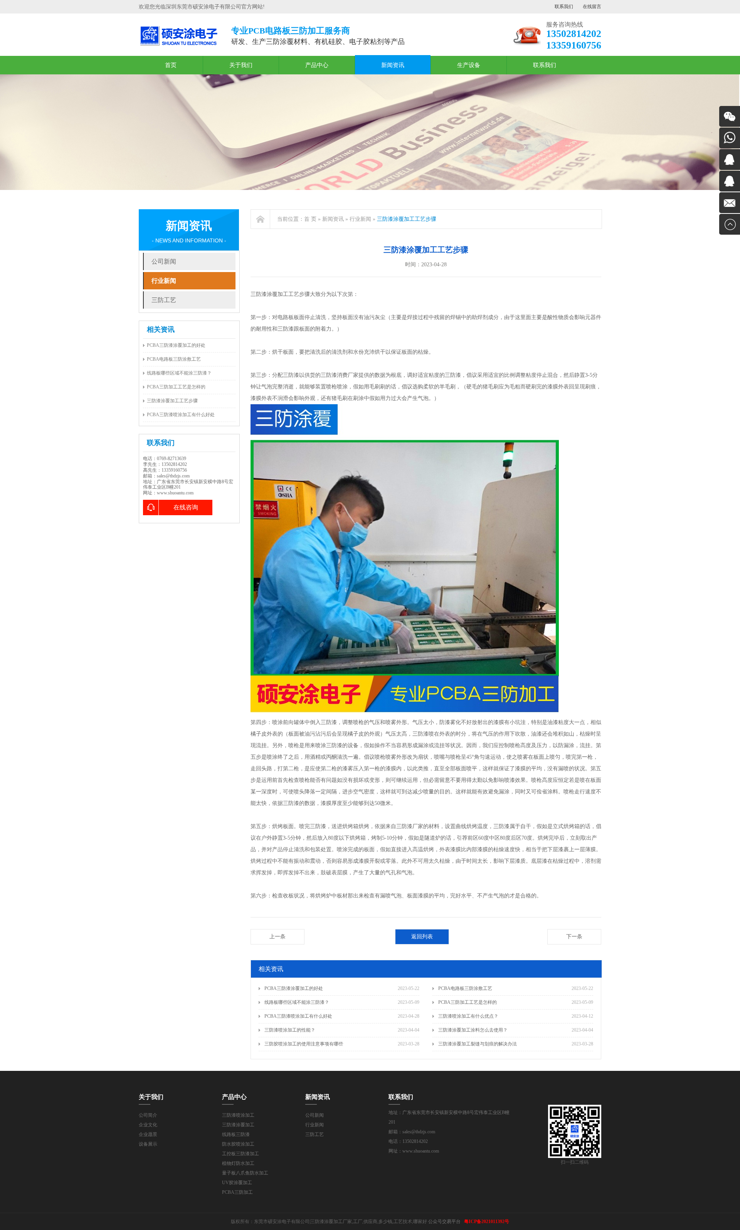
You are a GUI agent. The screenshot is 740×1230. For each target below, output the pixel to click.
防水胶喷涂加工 (238, 1144)
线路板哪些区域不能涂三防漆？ (179, 373)
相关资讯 (161, 329)
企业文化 (148, 1125)
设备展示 (148, 1144)
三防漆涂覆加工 (238, 1125)
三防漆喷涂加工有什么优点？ (468, 1016)
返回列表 (422, 936)
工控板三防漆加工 (240, 1153)
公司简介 (148, 1115)
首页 (171, 65)
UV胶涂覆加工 (237, 1182)
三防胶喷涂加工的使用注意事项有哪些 (303, 1044)
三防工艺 (163, 300)
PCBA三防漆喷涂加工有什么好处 (181, 414)
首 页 (310, 219)
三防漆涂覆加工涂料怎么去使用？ (473, 1030)
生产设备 (468, 65)
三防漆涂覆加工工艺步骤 (172, 400)
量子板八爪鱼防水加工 (245, 1173)
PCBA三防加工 (237, 1192)
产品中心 (316, 65)
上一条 (277, 936)
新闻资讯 (392, 65)
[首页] (260, 219)
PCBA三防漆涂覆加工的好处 (176, 345)
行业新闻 (163, 280)
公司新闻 (163, 261)
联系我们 (564, 6)
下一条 (574, 936)
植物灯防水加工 (238, 1163)
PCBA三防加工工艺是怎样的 (176, 387)
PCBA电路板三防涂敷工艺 (174, 359)
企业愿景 (148, 1134)
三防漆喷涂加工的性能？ (289, 1030)
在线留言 (592, 6)
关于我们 (240, 65)
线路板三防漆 (236, 1134)
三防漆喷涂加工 (238, 1115)
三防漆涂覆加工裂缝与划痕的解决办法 (477, 1044)
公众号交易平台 (444, 1221)
